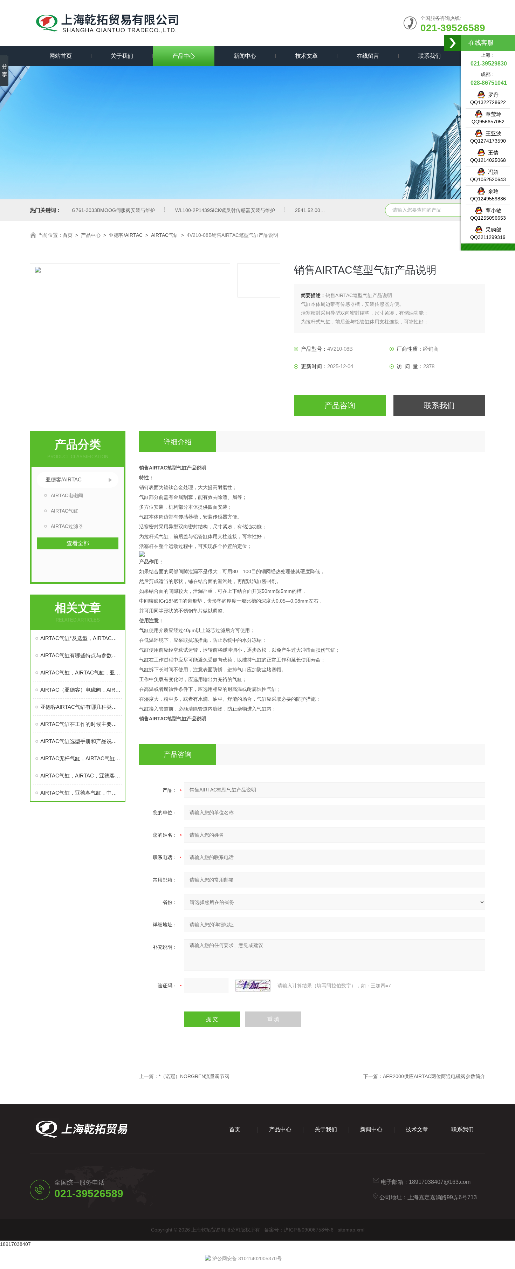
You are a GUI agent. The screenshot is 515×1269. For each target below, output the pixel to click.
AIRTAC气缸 (164, 235)
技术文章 (306, 56)
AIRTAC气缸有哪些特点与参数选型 (81, 655)
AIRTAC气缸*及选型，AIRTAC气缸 (81, 638)
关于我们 (122, 56)
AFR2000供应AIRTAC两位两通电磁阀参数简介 (434, 1076)
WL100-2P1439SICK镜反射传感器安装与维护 (225, 210)
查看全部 (78, 543)
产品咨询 (339, 405)
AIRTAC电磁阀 (67, 495)
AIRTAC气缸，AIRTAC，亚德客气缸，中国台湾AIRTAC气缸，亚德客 (81, 775)
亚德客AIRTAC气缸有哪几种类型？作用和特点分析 (81, 707)
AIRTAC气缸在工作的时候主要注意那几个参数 (81, 724)
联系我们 (429, 56)
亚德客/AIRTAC (126, 235)
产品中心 (183, 56)
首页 (68, 235)
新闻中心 (245, 56)
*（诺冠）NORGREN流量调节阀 (194, 1076)
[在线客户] (452, 43)
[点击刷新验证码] (252, 986)
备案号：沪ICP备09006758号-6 (299, 1230)
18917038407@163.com (440, 1182)
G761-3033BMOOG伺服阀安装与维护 (113, 210)
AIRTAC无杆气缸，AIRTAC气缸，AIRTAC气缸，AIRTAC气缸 (81, 758)
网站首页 (60, 56)
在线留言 (368, 56)
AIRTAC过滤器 (67, 526)
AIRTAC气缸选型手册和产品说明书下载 (81, 741)
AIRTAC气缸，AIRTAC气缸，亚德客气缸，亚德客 (81, 672)
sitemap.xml (351, 1230)
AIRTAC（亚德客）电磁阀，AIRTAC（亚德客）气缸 (81, 690)
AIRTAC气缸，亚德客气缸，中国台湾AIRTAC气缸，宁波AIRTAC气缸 (81, 793)
